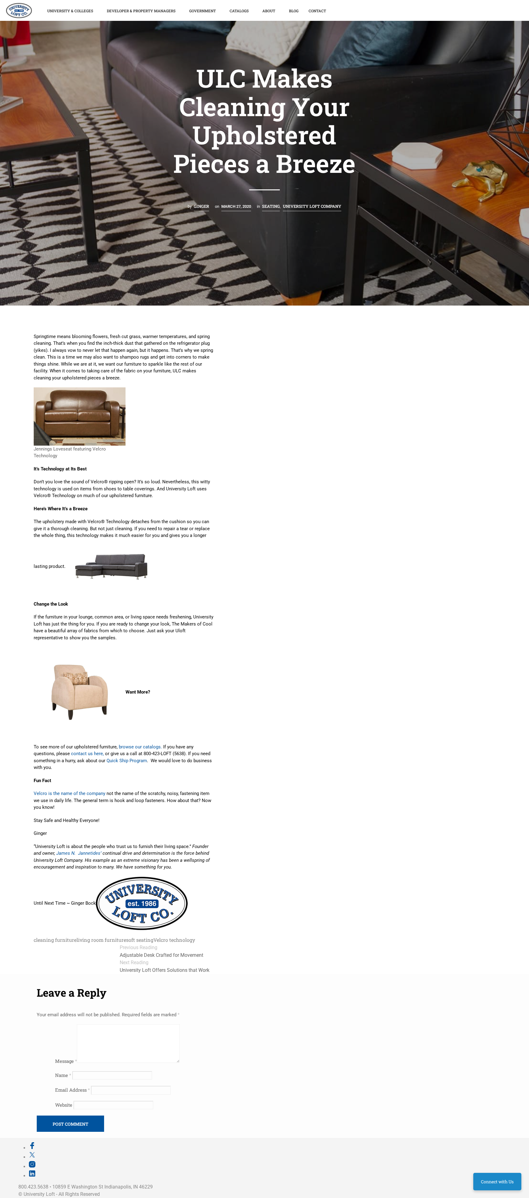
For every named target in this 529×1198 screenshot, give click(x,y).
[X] (32, 1157)
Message (66, 1061)
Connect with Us (497, 1182)
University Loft (39, 1194)
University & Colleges (70, 10)
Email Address (72, 1090)
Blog (293, 10)
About (268, 10)
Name (63, 1075)
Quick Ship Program (127, 760)
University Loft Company (312, 206)
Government (202, 10)
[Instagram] (32, 1166)
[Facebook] (32, 1147)
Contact (317, 10)
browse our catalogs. (140, 747)
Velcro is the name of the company (69, 793)
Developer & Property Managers (141, 10)
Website (63, 1105)
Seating (271, 206)
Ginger (201, 206)
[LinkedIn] (32, 1175)
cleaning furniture (55, 940)
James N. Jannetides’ (78, 853)
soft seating (139, 940)
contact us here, (87, 753)
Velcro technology (174, 940)
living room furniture (101, 940)
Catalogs (239, 10)
